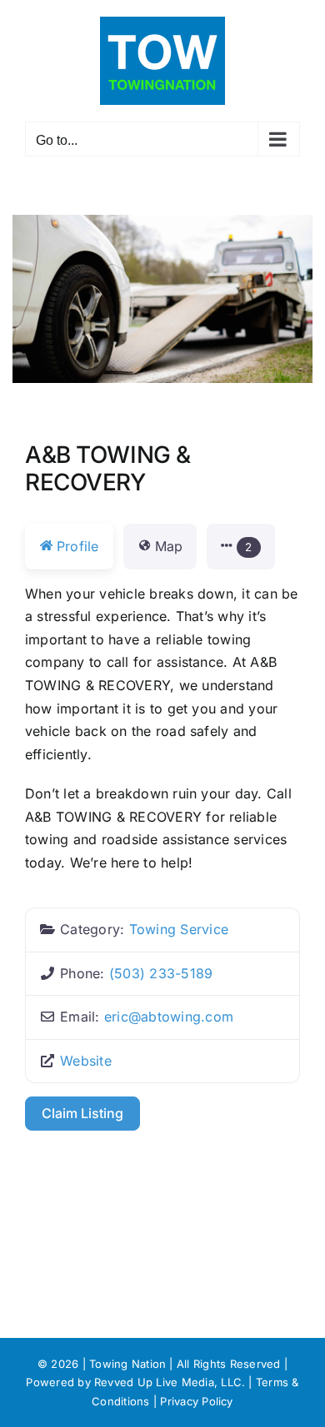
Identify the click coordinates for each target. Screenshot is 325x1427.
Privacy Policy (196, 1401)
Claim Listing (82, 1113)
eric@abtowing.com (168, 1016)
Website (86, 1060)
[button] (240, 546)
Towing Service (178, 929)
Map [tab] (169, 546)
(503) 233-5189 (160, 973)
